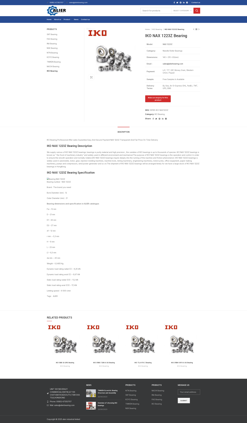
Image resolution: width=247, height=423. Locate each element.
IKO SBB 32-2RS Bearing (65, 363)
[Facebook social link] (174, 2)
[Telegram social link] (187, 2)
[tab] (124, 131)
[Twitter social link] (177, 2)
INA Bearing (52, 43)
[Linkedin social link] (183, 2)
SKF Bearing (52, 34)
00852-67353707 (56, 2)
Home (147, 29)
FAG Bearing (52, 39)
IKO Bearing (157, 29)
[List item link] (64, 401)
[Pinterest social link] (180, 2)
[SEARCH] (196, 11)
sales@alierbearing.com (78, 2)
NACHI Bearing (53, 66)
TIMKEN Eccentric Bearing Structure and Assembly (107, 391)
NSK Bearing (52, 48)
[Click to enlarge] (91, 77)
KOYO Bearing (53, 57)
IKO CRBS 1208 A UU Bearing (104, 363)
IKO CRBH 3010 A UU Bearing (182, 363)
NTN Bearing (52, 53)
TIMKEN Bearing (54, 62)
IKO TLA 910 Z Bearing (143, 363)
